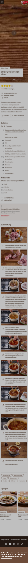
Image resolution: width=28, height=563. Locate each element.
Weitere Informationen (6, 558)
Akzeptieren (5, 561)
